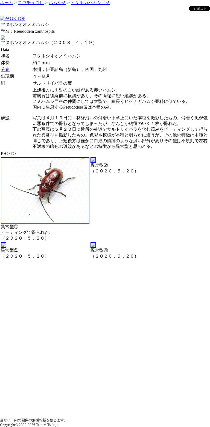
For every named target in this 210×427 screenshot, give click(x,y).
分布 (5, 69)
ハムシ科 (57, 2)
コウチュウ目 (31, 2)
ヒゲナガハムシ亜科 (90, 2)
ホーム (6, 2)
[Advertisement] (105, 298)
